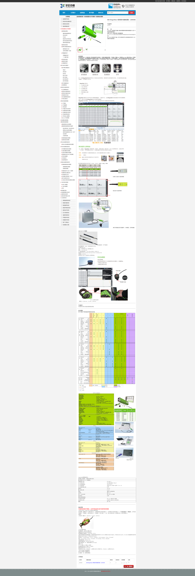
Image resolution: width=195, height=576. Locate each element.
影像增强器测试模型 (66, 138)
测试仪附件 (65, 35)
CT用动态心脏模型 (66, 116)
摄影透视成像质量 (64, 122)
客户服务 (91, 12)
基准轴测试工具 (66, 49)
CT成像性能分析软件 (66, 112)
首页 (64, 12)
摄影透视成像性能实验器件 (67, 126)
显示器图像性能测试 (66, 96)
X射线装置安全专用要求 (66, 28)
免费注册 (173, 1)
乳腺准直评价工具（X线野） (68, 170)
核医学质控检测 (66, 207)
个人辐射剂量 (65, 57)
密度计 (64, 70)
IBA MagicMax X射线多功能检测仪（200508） (95, 562)
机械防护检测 (66, 220)
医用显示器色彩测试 (66, 93)
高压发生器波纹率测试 (67, 40)
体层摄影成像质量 (64, 120)
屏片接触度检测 (65, 83)
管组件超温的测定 (66, 42)
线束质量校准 (65, 159)
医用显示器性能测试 (65, 87)
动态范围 (64, 133)
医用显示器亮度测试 (66, 91)
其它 (63, 188)
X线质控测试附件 (64, 194)
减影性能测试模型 (65, 139)
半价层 (64, 37)
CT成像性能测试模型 (66, 110)
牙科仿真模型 (65, 156)
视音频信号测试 (65, 95)
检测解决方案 (66, 224)
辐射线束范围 (65, 44)
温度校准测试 (66, 215)
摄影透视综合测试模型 (66, 124)
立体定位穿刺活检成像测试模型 (68, 180)
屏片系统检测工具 (65, 178)
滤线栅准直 (64, 85)
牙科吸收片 (64, 158)
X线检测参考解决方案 (65, 196)
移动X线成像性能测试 (65, 142)
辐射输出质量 (65, 31)
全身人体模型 (65, 184)
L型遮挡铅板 (65, 135)
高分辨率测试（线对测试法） (69, 128)
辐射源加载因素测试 (67, 33)
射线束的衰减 (65, 59)
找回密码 (178, 1)
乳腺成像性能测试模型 (66, 164)
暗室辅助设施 (63, 190)
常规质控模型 (65, 168)
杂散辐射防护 (65, 63)
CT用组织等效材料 (66, 114)
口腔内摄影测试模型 (66, 150)
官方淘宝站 (184, 1)
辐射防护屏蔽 (65, 61)
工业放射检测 (63, 197)
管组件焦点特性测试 (67, 38)
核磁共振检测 (66, 202)
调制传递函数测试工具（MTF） (69, 132)
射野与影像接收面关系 (66, 46)
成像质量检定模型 (66, 166)
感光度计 (64, 71)
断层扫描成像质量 (64, 101)
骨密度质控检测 (66, 200)
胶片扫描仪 (65, 77)
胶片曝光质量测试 (65, 67)
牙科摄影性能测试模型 (66, 149)
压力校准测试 (66, 212)
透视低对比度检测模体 (67, 130)
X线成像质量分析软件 (65, 192)
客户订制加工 (66, 222)
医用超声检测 (66, 205)
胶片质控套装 (65, 80)
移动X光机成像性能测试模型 (68, 144)
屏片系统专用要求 (64, 65)
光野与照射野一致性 (67, 50)
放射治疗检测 (66, 210)
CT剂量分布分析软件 (66, 108)
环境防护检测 (66, 217)
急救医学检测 (66, 19)
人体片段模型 (65, 186)
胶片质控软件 (65, 79)
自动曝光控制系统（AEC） (67, 176)
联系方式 (100, 12)
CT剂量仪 (64, 103)
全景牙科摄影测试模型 (66, 152)
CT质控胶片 (64, 107)
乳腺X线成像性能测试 (65, 162)
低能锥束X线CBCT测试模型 (67, 154)
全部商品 (82, 12)
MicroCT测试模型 (65, 117)
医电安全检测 (66, 24)
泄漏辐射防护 (65, 53)
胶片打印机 (65, 75)
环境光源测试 (65, 98)
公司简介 (73, 12)
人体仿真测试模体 (64, 182)
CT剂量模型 (64, 105)
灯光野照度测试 (65, 89)
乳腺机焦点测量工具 (66, 172)
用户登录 (168, 1)
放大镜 (64, 73)
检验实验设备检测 (67, 21)
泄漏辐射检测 (65, 55)
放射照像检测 (66, 26)
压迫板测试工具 (65, 174)
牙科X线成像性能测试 (65, 146)
